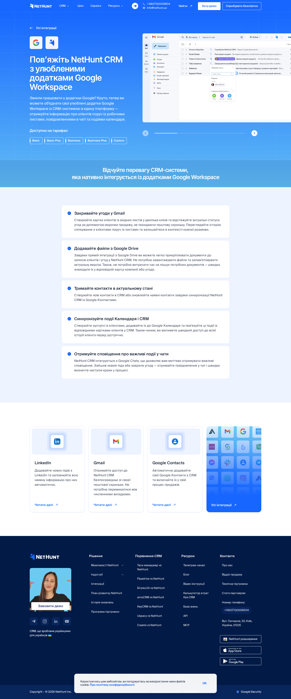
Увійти (183, 6)
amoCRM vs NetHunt (150, 597)
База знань (190, 606)
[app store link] (240, 650)
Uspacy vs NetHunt (149, 616)
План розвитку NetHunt (106, 593)
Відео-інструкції (193, 584)
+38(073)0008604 (158, 4)
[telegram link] (34, 621)
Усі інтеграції (46, 28)
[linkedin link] (56, 621)
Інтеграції (97, 584)
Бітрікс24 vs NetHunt (151, 588)
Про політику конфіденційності (112, 685)
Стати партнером (233, 593)
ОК (205, 683)
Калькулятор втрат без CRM (196, 595)
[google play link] (240, 661)
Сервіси (95, 6)
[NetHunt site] (44, 557)
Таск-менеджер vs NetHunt (149, 567)
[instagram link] (45, 621)
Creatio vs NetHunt (149, 625)
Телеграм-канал (194, 565)
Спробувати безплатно (242, 6)
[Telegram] (135, 6)
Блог (186, 574)
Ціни (80, 6)
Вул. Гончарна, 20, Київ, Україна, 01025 (237, 623)
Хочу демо (209, 6)
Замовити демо (50, 606)
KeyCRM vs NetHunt (150, 606)
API (185, 616)
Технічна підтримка (235, 584)
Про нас (227, 565)
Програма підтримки (105, 611)
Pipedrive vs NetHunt (150, 578)
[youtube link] (67, 621)
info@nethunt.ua (157, 8)
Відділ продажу (232, 574)
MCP (186, 625)
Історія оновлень (102, 602)
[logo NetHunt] (41, 6)
